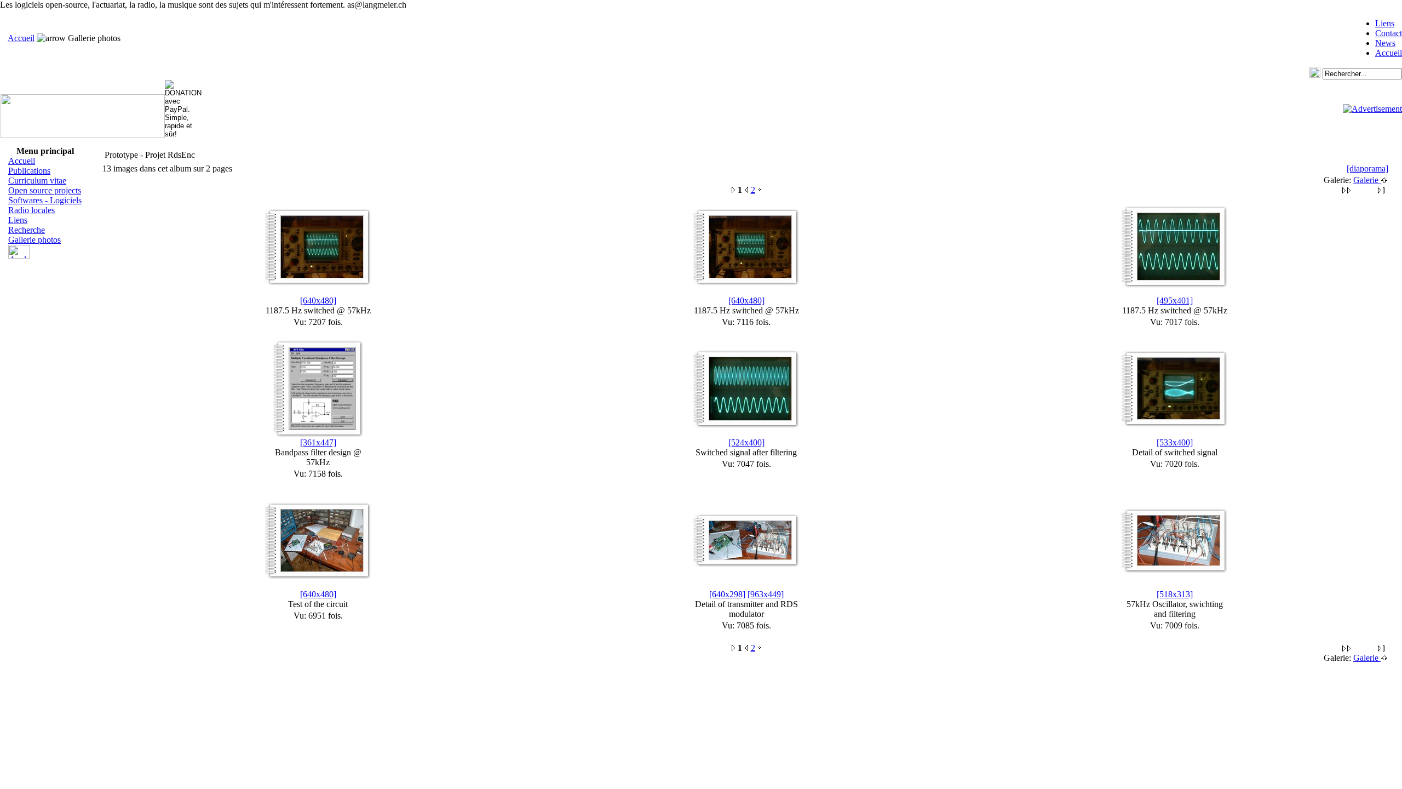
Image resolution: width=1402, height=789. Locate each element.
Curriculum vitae (37, 180)
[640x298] (727, 594)
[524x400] (746, 442)
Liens (1384, 23)
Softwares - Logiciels (45, 200)
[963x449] (766, 594)
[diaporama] (1367, 168)
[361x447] (318, 442)
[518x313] (1175, 594)
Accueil (21, 38)
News (1385, 43)
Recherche (26, 230)
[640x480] (318, 300)
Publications (29, 170)
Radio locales (31, 210)
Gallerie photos (34, 239)
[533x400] (1175, 442)
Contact (1388, 33)
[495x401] (1175, 300)
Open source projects (44, 190)
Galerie (1367, 180)
